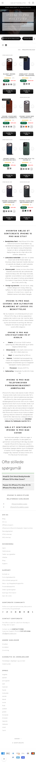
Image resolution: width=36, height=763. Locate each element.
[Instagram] (11, 612)
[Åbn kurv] (33, 3)
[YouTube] (19, 612)
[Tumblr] (32, 612)
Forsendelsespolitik (8, 586)
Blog (3, 519)
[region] (9, 64)
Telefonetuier (6, 551)
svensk (4, 696)
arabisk (4, 709)
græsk (4, 712)
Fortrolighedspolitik (8, 577)
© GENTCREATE (18, 743)
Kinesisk (4, 718)
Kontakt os (5, 574)
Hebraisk (5, 724)
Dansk (17, 738)
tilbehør (4, 557)
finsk (3, 705)
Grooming (5, 650)
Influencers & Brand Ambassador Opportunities (17, 528)
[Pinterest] (15, 612)
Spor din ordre (7, 596)
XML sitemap (6, 537)
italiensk (5, 687)
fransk (4, 690)
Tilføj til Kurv (9, 91)
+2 (14, 84)
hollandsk (5, 693)
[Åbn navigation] (3, 3)
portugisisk (6, 681)
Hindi (4, 727)
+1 (14, 126)
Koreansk (5, 715)
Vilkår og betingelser (9, 589)
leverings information (9, 593)
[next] (15, 64)
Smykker (5, 644)
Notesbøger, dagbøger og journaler (13, 661)
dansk (4, 699)
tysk (3, 684)
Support (4, 563)
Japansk (4, 721)
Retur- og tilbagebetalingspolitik (12, 583)
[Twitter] (7, 612)
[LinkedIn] (28, 612)
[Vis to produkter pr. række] (6, 45)
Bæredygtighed (7, 531)
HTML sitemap (7, 534)
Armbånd (5, 647)
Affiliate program (7, 525)
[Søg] (30, 3)
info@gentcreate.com (9, 633)
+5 (31, 169)
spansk (4, 677)
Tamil (4, 730)
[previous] (3, 64)
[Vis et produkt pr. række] (3, 45)
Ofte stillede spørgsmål (9, 580)
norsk (4, 702)
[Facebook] (3, 612)
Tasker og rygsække (8, 554)
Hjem (19, 49)
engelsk (4, 674)
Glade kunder (6, 664)
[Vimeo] (24, 612)
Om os (4, 522)
